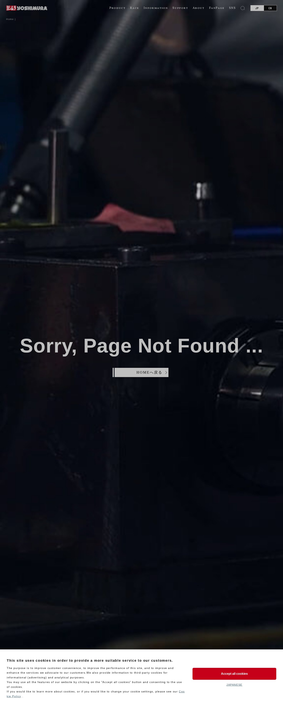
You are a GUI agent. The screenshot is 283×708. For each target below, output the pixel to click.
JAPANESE (234, 684)
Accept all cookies (234, 673)
